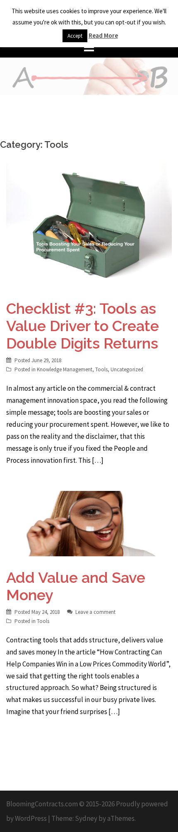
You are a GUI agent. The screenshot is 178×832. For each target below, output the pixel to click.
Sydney (86, 818)
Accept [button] (74, 35)
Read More (103, 35)
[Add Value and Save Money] (89, 522)
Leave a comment (95, 612)
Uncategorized (127, 369)
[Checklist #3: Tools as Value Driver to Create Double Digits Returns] (89, 224)
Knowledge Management (64, 369)
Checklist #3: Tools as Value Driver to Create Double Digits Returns (82, 326)
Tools (101, 369)
